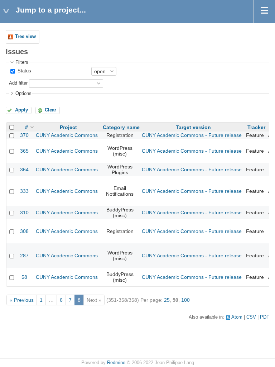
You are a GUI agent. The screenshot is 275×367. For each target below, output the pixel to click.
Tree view (25, 36)
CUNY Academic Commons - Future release (192, 135)
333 (24, 191)
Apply (21, 110)
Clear (50, 110)
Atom (236, 317)
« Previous (22, 300)
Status (23, 70)
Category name (121, 127)
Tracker (256, 127)
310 (24, 212)
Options (23, 93)
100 (185, 300)
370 (24, 135)
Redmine (116, 362)
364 (24, 169)
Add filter (18, 83)
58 (24, 277)
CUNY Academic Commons (67, 135)
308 (24, 231)
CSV (251, 317)
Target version (193, 127)
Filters (21, 62)
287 (24, 255)
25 (167, 300)
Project (68, 127)
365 (24, 151)
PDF (264, 317)
